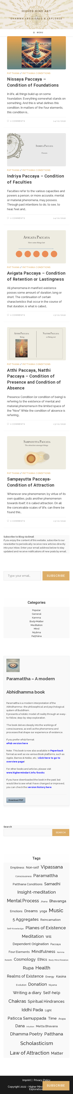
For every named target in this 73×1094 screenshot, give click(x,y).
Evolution (21, 985)
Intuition (30, 1026)
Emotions (16, 911)
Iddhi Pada (32, 1009)
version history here (40, 787)
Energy (49, 976)
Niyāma (36, 632)
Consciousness (23, 876)
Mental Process (23, 900)
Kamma (36, 617)
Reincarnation (50, 919)
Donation (37, 984)
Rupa (28, 967)
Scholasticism (36, 1043)
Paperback (56, 750)
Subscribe (56, 575)
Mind (36, 628)
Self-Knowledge (15, 928)
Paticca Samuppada (27, 1018)
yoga (43, 911)
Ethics (42, 959)
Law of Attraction (29, 1053)
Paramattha (45, 875)
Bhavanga (57, 901)
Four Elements (19, 952)
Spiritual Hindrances (46, 1001)
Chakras (17, 1001)
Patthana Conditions (37, 73)
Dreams (31, 911)
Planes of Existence (46, 927)
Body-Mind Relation (58, 960)
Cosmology (25, 959)
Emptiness (17, 867)
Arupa (62, 1018)
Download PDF (16, 800)
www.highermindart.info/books (25, 772)
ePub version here (17, 743)
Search (8, 826)
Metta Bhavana (47, 1026)
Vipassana (52, 867)
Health (42, 967)
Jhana (44, 901)
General (36, 614)
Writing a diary (27, 992)
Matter (57, 1053)
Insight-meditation (36, 892)
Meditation (37, 625)
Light (48, 1010)
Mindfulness (43, 951)
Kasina (61, 976)
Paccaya (55, 944)
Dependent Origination (31, 944)
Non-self (32, 867)
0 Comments (17, 121)
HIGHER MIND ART (36, 11)
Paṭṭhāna (37, 636)
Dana (20, 1026)
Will (48, 937)
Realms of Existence (25, 976)
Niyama (53, 985)
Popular (36, 610)
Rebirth (8, 960)
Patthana (13, 73)
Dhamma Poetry (26, 1034)
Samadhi (52, 884)
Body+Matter (37, 621)
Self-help (51, 993)
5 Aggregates (26, 919)
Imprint (27, 1080)
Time (52, 1018)
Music (56, 910)
